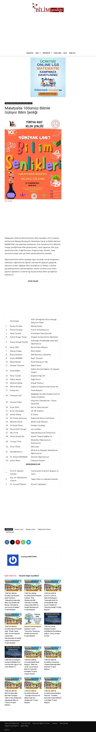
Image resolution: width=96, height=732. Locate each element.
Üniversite (46, 53)
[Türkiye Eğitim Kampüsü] (48, 7)
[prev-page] (6, 709)
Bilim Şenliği (64, 723)
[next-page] (9, 709)
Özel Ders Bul (25, 723)
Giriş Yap (72, 53)
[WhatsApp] (23, 542)
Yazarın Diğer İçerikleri (29, 576)
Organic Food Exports (12, 726)
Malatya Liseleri (30, 529)
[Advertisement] (48, 32)
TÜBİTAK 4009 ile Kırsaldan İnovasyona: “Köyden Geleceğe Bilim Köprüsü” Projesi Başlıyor (52, 664)
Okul (37, 53)
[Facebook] (7, 542)
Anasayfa (29, 53)
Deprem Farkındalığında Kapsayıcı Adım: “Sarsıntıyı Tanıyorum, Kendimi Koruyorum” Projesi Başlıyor (32, 631)
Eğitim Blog (24, 726)
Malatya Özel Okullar (44, 529)
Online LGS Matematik (12, 723)
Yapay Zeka (57, 53)
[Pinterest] (17, 542)
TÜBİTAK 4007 (10, 532)
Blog (65, 53)
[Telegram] (28, 542)
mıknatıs (55, 723)
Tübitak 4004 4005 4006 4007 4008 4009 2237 (18, 103)
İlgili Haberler (11, 576)
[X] (12, 542)
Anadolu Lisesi (19, 529)
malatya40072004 (29, 556)
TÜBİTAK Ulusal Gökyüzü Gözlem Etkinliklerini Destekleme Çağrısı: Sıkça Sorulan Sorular (52, 631)
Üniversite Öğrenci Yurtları (41, 723)
